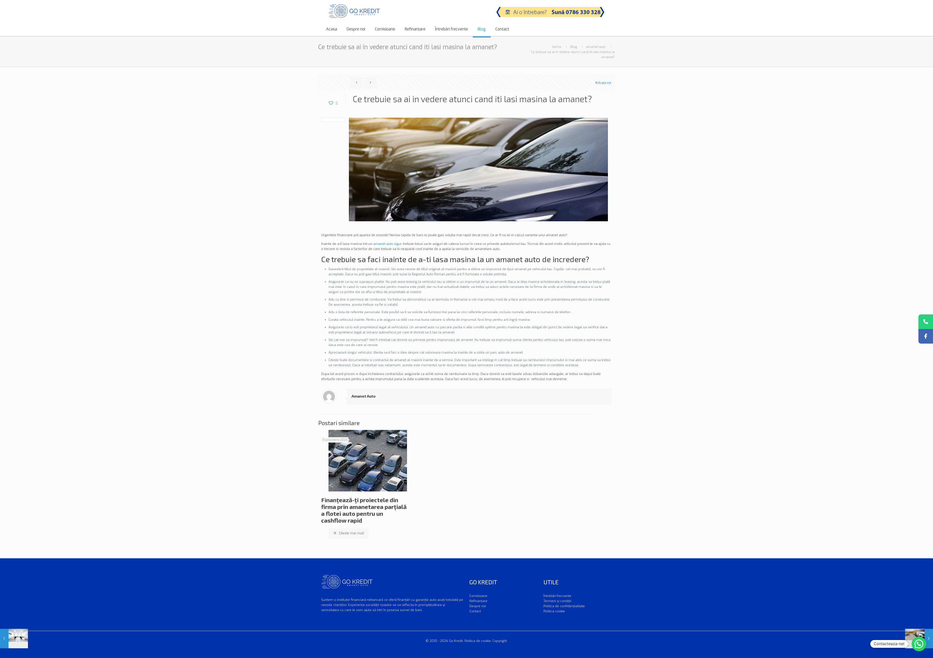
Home (556, 47)
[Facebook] (925, 336)
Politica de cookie (478, 641)
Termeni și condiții (557, 601)
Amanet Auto (364, 396)
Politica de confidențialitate (564, 606)
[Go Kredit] (354, 11)
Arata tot (604, 83)
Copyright (499, 641)
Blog (573, 47)
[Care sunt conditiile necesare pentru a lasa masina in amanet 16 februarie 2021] (14, 638)
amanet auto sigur (387, 244)
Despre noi (477, 606)
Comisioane (478, 596)
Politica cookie (554, 611)
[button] (919, 644)
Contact (475, 611)
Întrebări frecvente (557, 596)
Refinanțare (478, 601)
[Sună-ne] (925, 321)
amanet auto (596, 47)
